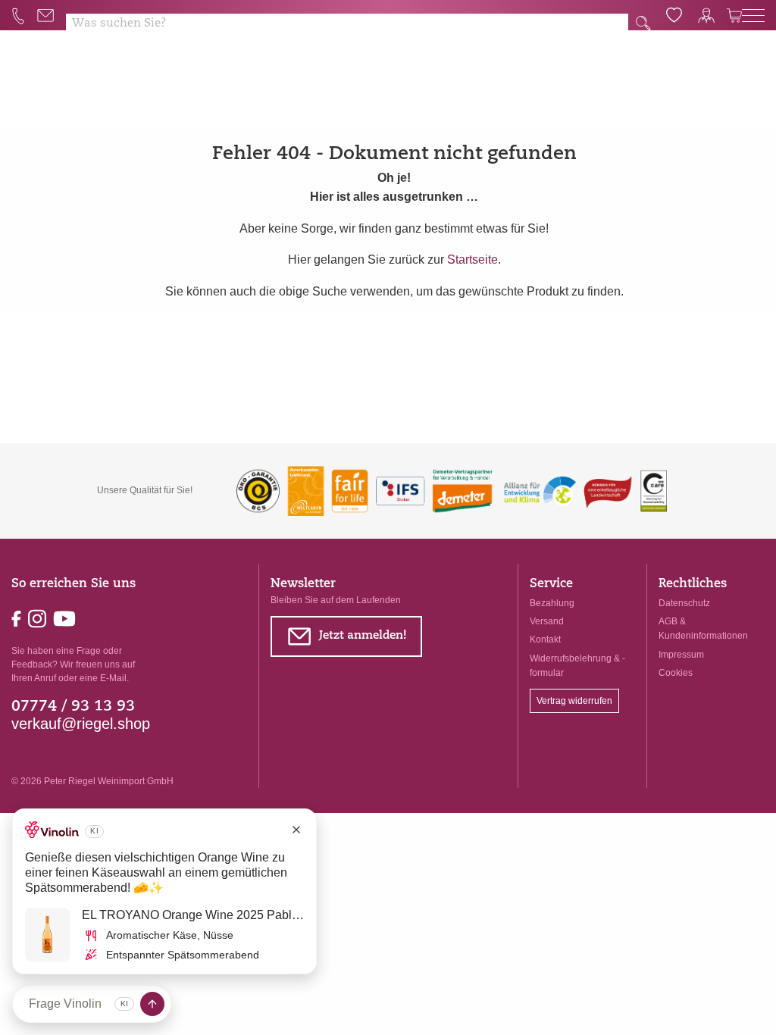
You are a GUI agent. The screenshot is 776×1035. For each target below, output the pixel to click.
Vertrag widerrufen (574, 701)
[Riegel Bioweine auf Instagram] (38, 617)
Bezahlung (552, 603)
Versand (547, 621)
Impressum (681, 654)
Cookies (676, 673)
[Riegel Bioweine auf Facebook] (18, 617)
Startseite (472, 259)
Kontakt (545, 639)
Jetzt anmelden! (346, 638)
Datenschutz (684, 603)
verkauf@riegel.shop (80, 723)
